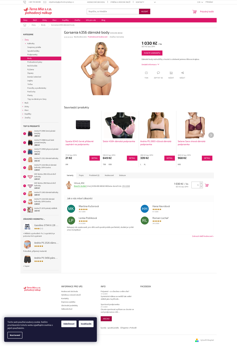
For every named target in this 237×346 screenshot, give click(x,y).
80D (179, 164)
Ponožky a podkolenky (36, 88)
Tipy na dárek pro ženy (36, 99)
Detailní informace (149, 64)
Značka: (117, 37)
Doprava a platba (68, 302)
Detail (95, 158)
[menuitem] (25, 20)
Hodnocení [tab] (109, 175)
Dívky (27, 106)
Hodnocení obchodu (96, 2)
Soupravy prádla (34, 47)
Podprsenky (32, 54)
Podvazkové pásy (34, 62)
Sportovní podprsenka (110, 304)
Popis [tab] (81, 175)
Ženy (27, 39)
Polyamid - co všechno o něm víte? (115, 291)
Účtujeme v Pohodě (128, 327)
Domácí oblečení (34, 77)
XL (145, 164)
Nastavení (15, 335)
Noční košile (32, 65)
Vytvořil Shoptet (207, 340)
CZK (199, 2)
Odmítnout (68, 323)
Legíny (30, 80)
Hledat (144, 11)
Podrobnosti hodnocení (97, 37)
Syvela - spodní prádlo (110, 327)
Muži (26, 103)
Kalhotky (31, 43)
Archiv (106, 319)
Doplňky (28, 114)
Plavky (30, 95)
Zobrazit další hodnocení (202, 236)
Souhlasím (86, 323)
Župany (30, 73)
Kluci (27, 110)
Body (29, 58)
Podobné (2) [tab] (94, 175)
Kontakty (140, 2)
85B (110, 164)
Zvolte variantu (152, 53)
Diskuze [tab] (122, 175)
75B (104, 164)
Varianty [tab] (70, 175)
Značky (28, 117)
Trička (30, 84)
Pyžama (30, 69)
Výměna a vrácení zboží (120, 2)
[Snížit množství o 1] (201, 186)
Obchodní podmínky (69, 305)
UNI (66, 164)
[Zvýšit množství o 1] (201, 183)
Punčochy (31, 91)
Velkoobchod (66, 309)
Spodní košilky (33, 51)
